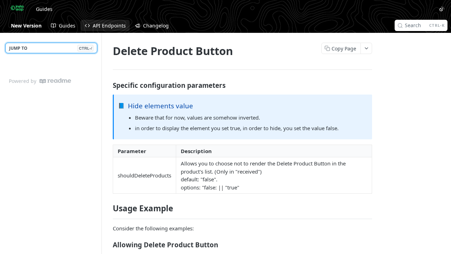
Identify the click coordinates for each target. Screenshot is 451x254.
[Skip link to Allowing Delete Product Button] (108, 244)
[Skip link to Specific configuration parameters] (108, 85)
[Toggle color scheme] (441, 8)
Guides (44, 9)
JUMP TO (50, 48)
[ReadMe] (55, 81)
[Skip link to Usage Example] (108, 208)
